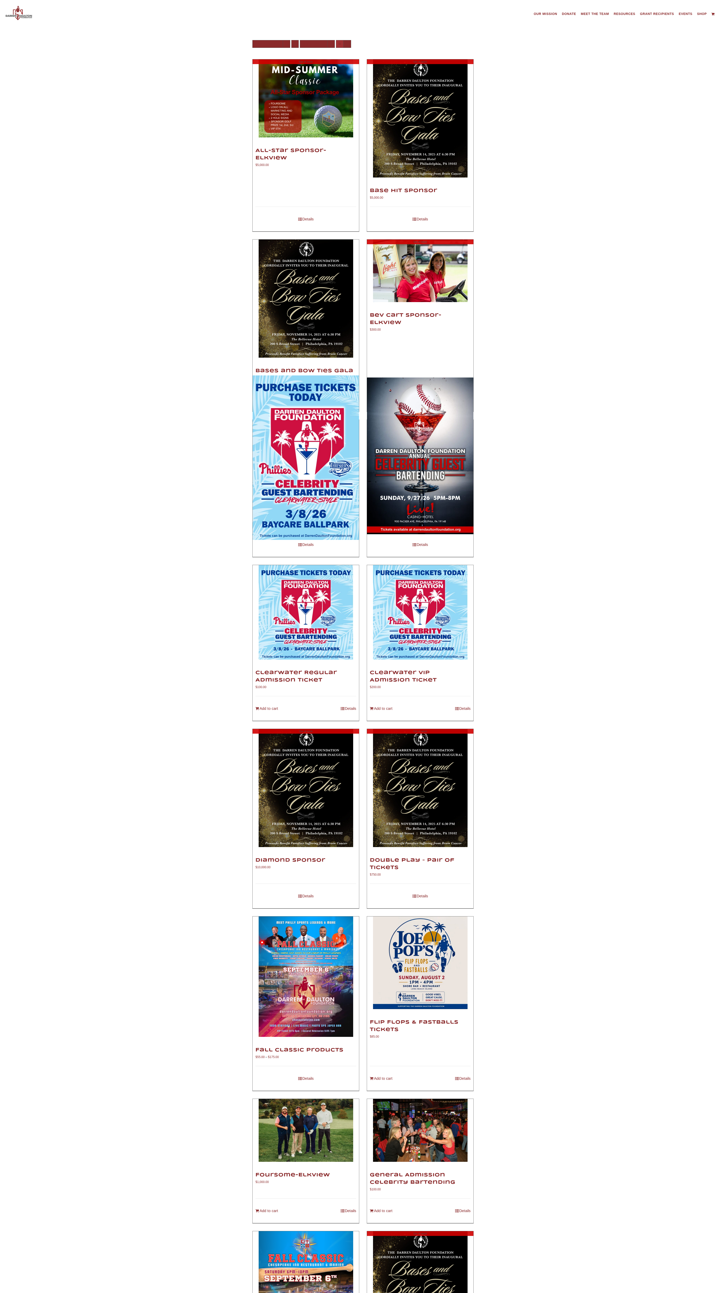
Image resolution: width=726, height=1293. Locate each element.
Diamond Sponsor (290, 860)
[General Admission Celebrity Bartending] (420, 1130)
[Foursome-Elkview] (306, 1130)
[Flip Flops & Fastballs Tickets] (420, 962)
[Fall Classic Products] (306, 976)
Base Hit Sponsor (403, 190)
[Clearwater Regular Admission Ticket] (306, 612)
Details (308, 219)
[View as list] (347, 44)
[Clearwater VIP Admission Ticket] (420, 612)
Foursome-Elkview (292, 1175)
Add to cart (269, 708)
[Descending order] (295, 44)
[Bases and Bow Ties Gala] (306, 299)
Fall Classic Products (299, 1050)
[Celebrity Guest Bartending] (420, 456)
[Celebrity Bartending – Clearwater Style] (306, 458)
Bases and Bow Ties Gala (304, 370)
